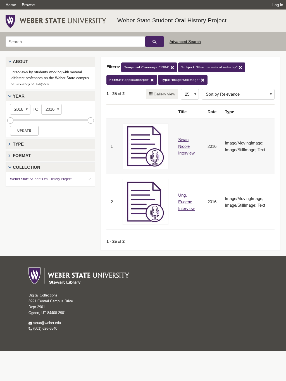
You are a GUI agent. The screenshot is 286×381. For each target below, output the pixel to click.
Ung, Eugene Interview (186, 202)
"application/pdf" (130, 79)
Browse (28, 5)
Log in (277, 5)
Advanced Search (185, 41)
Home (11, 5)
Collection (26, 167)
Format (22, 155)
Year (19, 96)
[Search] (154, 41)
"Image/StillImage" (181, 79)
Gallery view (163, 94)
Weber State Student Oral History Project (172, 20)
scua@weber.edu (46, 323)
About (20, 61)
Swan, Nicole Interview (186, 146)
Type (18, 144)
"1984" (147, 67)
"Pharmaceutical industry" (210, 67)
